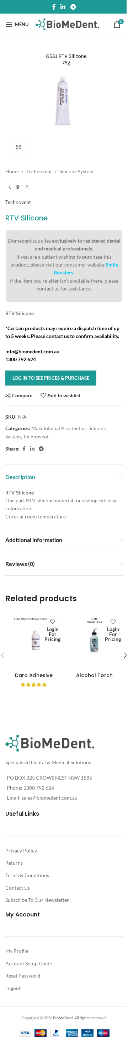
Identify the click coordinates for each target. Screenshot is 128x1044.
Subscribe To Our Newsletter (37, 900)
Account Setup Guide (28, 963)
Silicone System (76, 171)
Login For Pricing (52, 634)
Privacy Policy (21, 850)
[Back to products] (18, 187)
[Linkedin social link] (63, 6)
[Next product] (26, 187)
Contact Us (17, 888)
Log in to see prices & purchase (50, 378)
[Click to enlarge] (19, 147)
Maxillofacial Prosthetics (58, 428)
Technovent (39, 171)
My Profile (16, 951)
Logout (13, 988)
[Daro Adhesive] (33, 640)
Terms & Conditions (27, 875)
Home (12, 171)
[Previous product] (9, 187)
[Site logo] (67, 24)
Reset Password (22, 976)
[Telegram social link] (73, 6)
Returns (14, 863)
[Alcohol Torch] (94, 640)
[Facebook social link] (54, 6)
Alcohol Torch (94, 675)
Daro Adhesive (34, 675)
